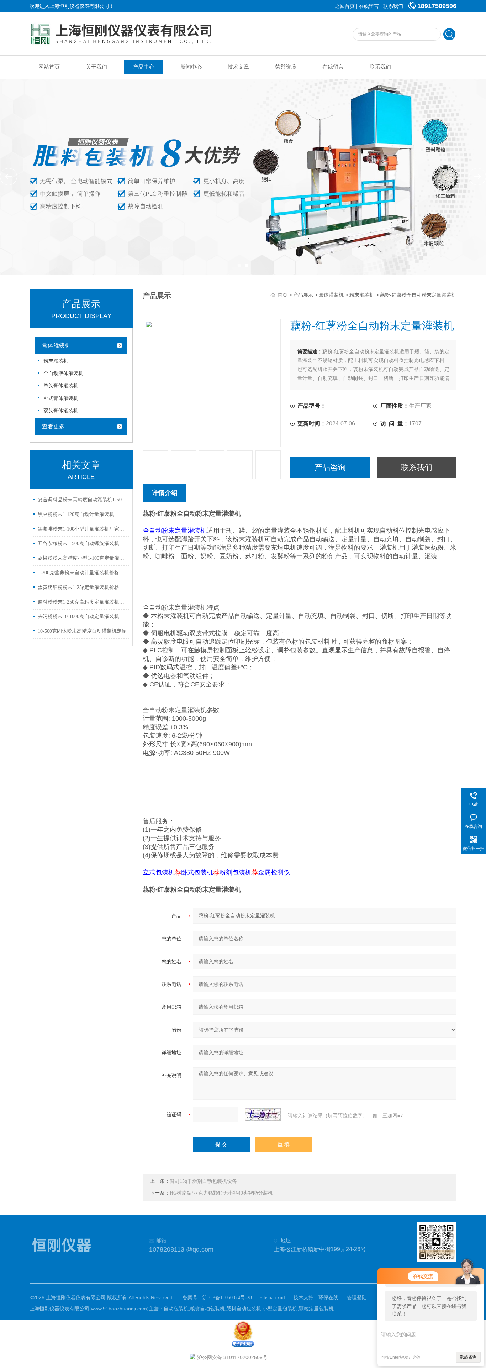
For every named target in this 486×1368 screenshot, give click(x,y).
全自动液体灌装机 (63, 373)
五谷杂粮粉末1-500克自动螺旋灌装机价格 (82, 543)
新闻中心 (191, 67)
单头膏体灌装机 (60, 385)
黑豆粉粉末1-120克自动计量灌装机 (76, 514)
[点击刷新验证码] (263, 1114)
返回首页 (345, 6)
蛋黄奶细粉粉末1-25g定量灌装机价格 (78, 587)
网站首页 (49, 67)
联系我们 (393, 6)
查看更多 (53, 426)
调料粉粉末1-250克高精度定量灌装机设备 (82, 602)
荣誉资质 (285, 67)
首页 (282, 295)
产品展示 (303, 295)
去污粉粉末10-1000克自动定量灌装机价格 (82, 616)
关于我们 (96, 67)
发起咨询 (468, 1356)
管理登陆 (357, 1297)
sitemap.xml (272, 1297)
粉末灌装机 (55, 361)
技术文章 (238, 67)
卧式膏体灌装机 (60, 398)
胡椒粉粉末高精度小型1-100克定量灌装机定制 (82, 558)
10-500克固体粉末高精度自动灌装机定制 (82, 631)
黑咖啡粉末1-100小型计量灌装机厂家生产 (82, 529)
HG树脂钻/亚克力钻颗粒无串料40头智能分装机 (221, 1193)
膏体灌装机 (56, 345)
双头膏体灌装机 (60, 410)
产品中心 (143, 67)
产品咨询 (330, 467)
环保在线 (328, 1297)
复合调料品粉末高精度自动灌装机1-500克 (82, 499)
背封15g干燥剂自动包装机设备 (203, 1181)
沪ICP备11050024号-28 (227, 1297)
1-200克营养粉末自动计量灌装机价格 (78, 572)
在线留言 (369, 6)
